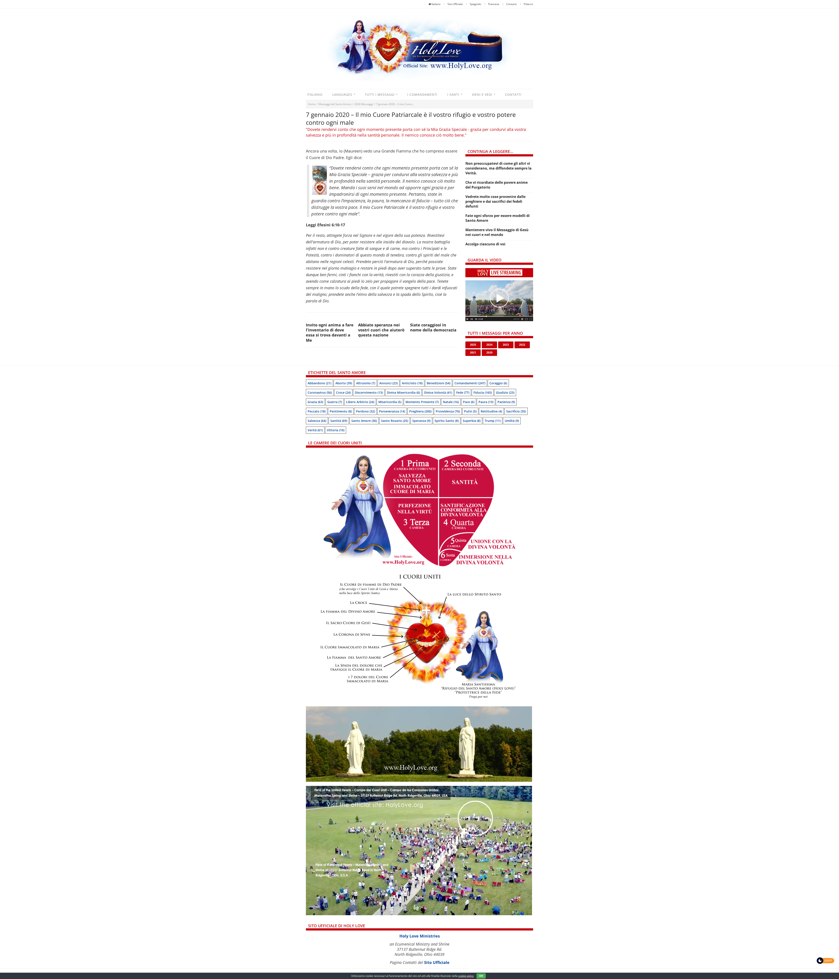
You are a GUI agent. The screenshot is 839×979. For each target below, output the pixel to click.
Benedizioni (438, 383)
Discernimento (369, 392)
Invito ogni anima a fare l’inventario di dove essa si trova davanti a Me (330, 332)
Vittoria (335, 430)
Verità (315, 430)
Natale (451, 402)
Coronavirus (320, 392)
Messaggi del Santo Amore (335, 104)
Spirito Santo (447, 421)
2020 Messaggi (363, 104)
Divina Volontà (438, 392)
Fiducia (482, 392)
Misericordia (389, 402)
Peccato (317, 411)
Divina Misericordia (403, 392)
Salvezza (317, 421)
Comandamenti (469, 383)
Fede (462, 392)
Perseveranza (392, 411)
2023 (506, 345)
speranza (421, 421)
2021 (473, 352)
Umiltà (512, 421)
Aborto (343, 383)
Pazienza (506, 402)
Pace (468, 402)
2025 (473, 345)
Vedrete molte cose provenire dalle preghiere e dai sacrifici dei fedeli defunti (495, 201)
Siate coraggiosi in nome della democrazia (433, 327)
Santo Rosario (394, 421)
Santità (338, 421)
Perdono (365, 411)
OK (481, 976)
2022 (522, 345)
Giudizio (505, 392)
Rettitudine (491, 411)
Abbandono (319, 383)
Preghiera (420, 411)
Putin (470, 411)
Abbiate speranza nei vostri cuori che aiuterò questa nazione (381, 330)
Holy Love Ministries (419, 936)
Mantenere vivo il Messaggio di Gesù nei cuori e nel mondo (497, 232)
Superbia (471, 421)
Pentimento (341, 411)
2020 (489, 352)
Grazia (315, 402)
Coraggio (498, 383)
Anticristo (412, 383)
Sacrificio (516, 411)
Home (311, 104)
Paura (485, 402)
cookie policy (466, 976)
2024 (489, 345)
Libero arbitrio (360, 402)
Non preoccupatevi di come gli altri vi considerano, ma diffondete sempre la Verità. (498, 168)
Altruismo (365, 383)
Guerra (334, 402)
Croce (343, 392)
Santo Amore (364, 421)
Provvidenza (448, 411)
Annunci (388, 383)
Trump (493, 421)
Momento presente (422, 402)
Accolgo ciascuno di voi (485, 244)
